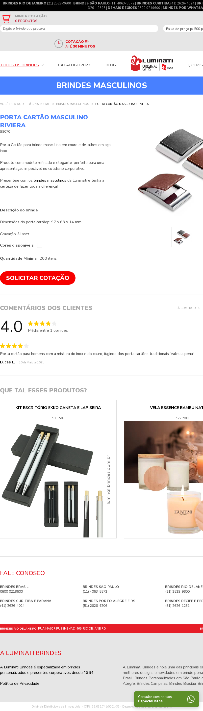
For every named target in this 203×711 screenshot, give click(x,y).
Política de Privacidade (19, 683)
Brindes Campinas (152, 683)
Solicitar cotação (37, 278)
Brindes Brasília (182, 683)
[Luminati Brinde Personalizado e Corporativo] (152, 63)
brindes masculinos (50, 180)
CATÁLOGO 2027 (74, 65)
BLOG (110, 65)
